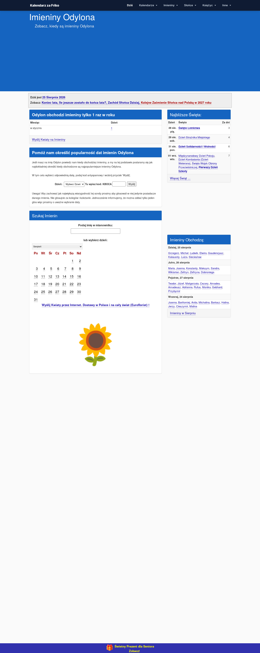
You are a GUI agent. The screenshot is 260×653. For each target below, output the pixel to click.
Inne (225, 5)
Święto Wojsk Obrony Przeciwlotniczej (197, 165)
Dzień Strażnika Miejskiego (194, 137)
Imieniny (169, 5)
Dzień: (58, 184)
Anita (194, 302)
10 (36, 276)
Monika (206, 287)
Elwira (203, 253)
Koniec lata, (50, 102)
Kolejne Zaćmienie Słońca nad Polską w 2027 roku (176, 102)
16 (79, 276)
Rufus (197, 287)
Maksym (204, 268)
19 (50, 283)
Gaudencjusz (215, 253)
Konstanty (192, 268)
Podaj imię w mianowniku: (95, 225)
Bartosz (215, 302)
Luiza (184, 257)
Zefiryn (184, 272)
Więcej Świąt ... (180, 178)
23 (79, 283)
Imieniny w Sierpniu (183, 313)
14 (64, 276)
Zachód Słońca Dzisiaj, (124, 102)
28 (64, 291)
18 (43, 283)
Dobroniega (207, 272)
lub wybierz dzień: (95, 240)
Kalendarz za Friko (44, 5)
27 (57, 291)
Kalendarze (147, 5)
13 (57, 276)
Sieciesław (195, 257)
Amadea (215, 283)
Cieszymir (182, 306)
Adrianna (187, 287)
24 (36, 291)
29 (72, 291)
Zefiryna (195, 272)
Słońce (189, 5)
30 (79, 291)
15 (72, 276)
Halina (225, 302)
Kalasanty (174, 257)
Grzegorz (173, 253)
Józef (181, 283)
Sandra (215, 268)
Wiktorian (173, 272)
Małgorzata (192, 283)
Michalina (204, 302)
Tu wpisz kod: (93, 184)
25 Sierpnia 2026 (53, 97)
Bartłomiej (184, 302)
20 (57, 283)
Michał (185, 253)
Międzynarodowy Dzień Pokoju (196, 155)
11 (43, 276)
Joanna (180, 268)
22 (72, 283)
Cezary (204, 283)
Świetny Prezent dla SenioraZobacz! (134, 648)
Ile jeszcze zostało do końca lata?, (83, 102)
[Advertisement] (130, 56)
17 (36, 283)
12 (50, 276)
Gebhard (217, 287)
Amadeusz (174, 287)
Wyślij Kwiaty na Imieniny (48, 139)
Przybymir (174, 291)
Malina (193, 306)
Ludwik (194, 253)
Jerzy (171, 306)
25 (43, 291)
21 (64, 283)
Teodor (172, 283)
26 (50, 291)
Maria (171, 268)
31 (36, 299)
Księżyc (208, 5)
